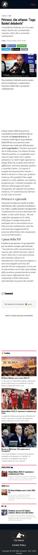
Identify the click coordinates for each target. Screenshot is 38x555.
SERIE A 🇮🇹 (5, 486)
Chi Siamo (19, 540)
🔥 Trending (5, 353)
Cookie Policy (19, 545)
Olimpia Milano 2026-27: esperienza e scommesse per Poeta (21, 473)
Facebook (12, 45)
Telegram (7, 49)
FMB (3, 41)
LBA (9, 16)
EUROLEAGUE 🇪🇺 (7, 467)
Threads (16, 49)
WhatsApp (22, 45)
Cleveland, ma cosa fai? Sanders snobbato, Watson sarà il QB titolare (20, 511)
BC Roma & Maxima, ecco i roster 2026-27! (22, 491)
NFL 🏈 (3, 506)
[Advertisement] (19, 110)
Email (25, 49)
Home (4, 16)
